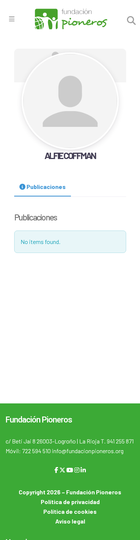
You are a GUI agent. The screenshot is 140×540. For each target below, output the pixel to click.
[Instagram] (77, 469)
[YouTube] (69, 469)
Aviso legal (70, 521)
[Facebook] (56, 469)
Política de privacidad (70, 501)
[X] (62, 469)
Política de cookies (70, 511)
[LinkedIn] (83, 469)
